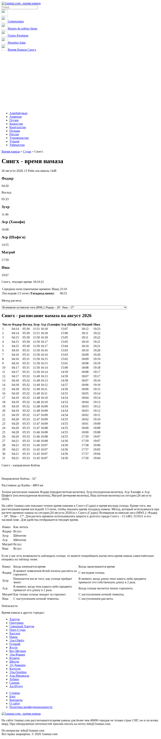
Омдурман (16, 622)
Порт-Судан (17, 629)
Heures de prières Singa (22, 28)
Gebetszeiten (16, 21)
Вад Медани (17, 651)
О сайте (14, 703)
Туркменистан (19, 137)
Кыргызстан (17, 127)
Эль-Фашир (17, 654)
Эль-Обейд (16, 640)
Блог (12, 696)
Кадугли (15, 668)
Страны (14, 693)
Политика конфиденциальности (30, 707)
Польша (14, 130)
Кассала (14, 633)
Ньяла (13, 637)
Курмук (14, 658)
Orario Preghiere (18, 35)
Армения (15, 116)
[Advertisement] (80, 80)
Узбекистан (17, 145)
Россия (14, 134)
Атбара (14, 679)
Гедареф (14, 644)
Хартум (14, 619)
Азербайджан (18, 113)
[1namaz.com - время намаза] (21, 3)
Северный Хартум (21, 626)
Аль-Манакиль (19, 675)
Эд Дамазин (17, 665)
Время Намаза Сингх (22, 49)
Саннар (14, 682)
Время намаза (11, 151)
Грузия (13, 120)
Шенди (14, 661)
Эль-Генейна (18, 672)
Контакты (16, 700)
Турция (14, 141)
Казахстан (16, 123)
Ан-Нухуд (16, 686)
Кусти (13, 647)
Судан (27, 151)
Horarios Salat (17, 42)
